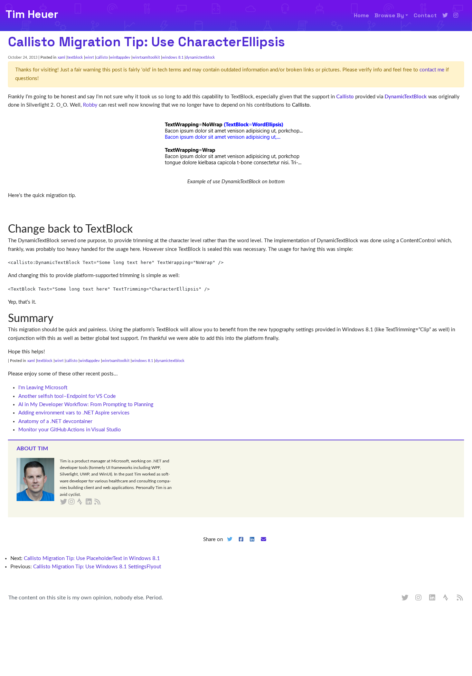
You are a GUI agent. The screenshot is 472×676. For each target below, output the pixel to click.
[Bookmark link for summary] (59, 318)
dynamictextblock (200, 57)
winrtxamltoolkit (146, 57)
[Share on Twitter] (229, 545)
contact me (431, 69)
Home (361, 15)
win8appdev (120, 57)
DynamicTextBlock (406, 96)
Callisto (345, 96)
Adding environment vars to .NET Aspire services (74, 412)
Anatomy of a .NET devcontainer (55, 421)
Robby (90, 105)
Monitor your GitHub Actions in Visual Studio (69, 429)
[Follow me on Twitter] (445, 15)
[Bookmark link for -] (13, 211)
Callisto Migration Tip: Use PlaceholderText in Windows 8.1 (92, 558)
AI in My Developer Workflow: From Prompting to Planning (85, 404)
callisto (102, 57)
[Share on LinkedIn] (252, 545)
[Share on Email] (263, 545)
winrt (89, 57)
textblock (75, 57)
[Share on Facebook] (241, 545)
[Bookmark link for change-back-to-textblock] (138, 229)
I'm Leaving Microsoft (42, 387)
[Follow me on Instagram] (456, 15)
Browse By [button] (389, 15)
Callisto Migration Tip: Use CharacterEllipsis (146, 41)
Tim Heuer (32, 14)
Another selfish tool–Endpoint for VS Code (67, 396)
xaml (61, 57)
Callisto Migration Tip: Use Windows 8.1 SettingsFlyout (97, 566)
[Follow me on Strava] (446, 598)
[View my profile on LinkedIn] (432, 598)
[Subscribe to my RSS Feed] (105, 502)
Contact (425, 15)
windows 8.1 (172, 57)
